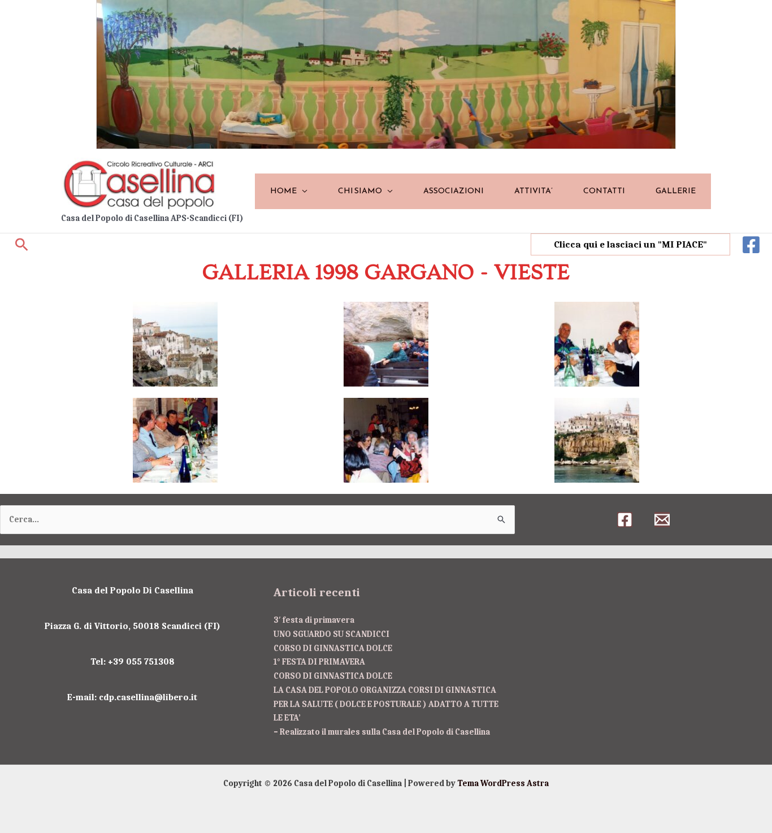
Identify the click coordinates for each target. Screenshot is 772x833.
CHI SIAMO (360, 191)
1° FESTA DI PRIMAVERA (319, 662)
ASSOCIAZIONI (453, 191)
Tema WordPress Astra (503, 783)
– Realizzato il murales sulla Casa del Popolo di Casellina (382, 732)
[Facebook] (751, 244)
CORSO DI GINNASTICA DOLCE (333, 648)
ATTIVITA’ (533, 191)
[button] (22, 244)
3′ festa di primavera (314, 620)
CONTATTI (604, 191)
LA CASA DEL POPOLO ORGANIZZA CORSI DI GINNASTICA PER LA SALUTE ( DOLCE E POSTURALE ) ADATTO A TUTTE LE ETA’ (386, 704)
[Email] (662, 519)
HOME (283, 191)
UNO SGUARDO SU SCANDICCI (331, 634)
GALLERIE (676, 191)
